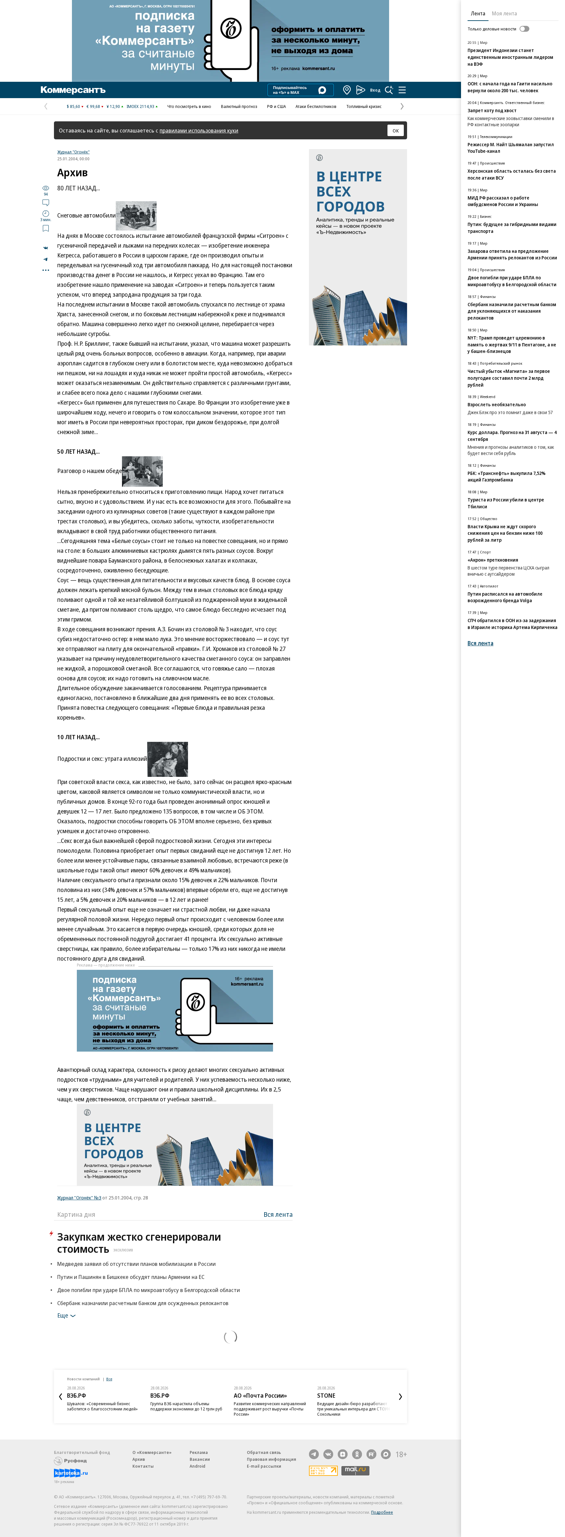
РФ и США (276, 106)
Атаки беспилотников (316, 106)
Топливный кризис (364, 106)
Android (197, 1466)
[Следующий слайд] (400, 1396)
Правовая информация (271, 1459)
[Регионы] (347, 90)
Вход (375, 90)
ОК (396, 130)
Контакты (143, 1466)
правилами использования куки (199, 130)
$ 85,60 (73, 106)
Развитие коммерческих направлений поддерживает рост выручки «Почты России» (270, 1409)
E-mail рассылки (264, 1466)
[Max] (386, 1454)
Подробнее (382, 1512)
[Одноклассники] (357, 1454)
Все (109, 1378)
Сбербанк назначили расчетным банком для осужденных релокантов (143, 1303)
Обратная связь (264, 1452)
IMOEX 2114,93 (140, 106)
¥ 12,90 (113, 106)
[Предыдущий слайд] (60, 1396)
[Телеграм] (314, 1454)
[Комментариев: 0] (46, 202)
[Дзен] (343, 1454)
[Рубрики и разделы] (402, 90)
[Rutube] (371, 1454)
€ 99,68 (93, 106)
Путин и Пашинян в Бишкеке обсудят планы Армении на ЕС (130, 1277)
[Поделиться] (46, 248)
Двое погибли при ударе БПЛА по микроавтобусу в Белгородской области (148, 1290)
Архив (138, 1459)
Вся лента (278, 1214)
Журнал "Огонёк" (73, 152)
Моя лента (504, 13)
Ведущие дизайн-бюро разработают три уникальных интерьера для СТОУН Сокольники (353, 1409)
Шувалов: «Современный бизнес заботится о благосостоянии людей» (102, 1406)
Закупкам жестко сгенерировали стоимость (139, 1242)
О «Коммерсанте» (152, 1452)
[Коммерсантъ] (73, 90)
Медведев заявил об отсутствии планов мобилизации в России (136, 1263)
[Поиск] (389, 90)
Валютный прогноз (239, 106)
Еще (62, 1315)
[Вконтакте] (328, 1454)
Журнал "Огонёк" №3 (79, 1197)
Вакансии (200, 1459)
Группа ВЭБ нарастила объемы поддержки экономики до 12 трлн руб (186, 1406)
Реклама (199, 1452)
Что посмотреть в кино (189, 106)
